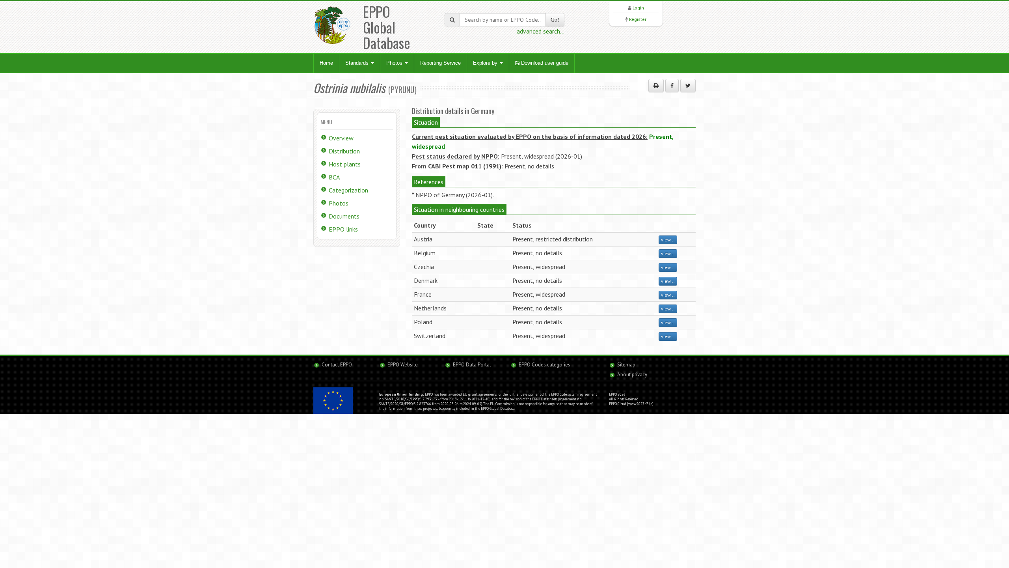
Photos (395, 63)
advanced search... (540, 31)
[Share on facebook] (672, 85)
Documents (344, 216)
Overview (341, 138)
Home (326, 63)
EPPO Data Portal (472, 364)
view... (668, 240)
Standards (357, 63)
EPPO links (343, 229)
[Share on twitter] (688, 85)
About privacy (632, 374)
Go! (555, 19)
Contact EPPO (337, 364)
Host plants (345, 164)
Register (637, 19)
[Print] (656, 85)
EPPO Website (402, 364)
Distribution (344, 151)
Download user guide (543, 63)
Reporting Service (440, 63)
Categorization (348, 190)
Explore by (486, 63)
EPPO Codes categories (544, 364)
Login (638, 8)
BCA (334, 177)
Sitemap (626, 364)
